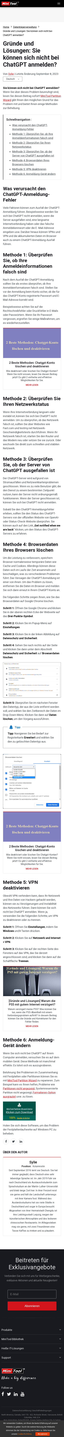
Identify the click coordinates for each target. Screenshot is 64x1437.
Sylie (11, 73)
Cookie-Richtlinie (25, 1434)
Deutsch (10, 79)
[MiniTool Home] (10, 3)
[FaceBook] (2, 1395)
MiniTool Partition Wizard (22, 1080)
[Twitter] (9, 1395)
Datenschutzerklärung (22, 1411)
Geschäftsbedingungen (42, 1411)
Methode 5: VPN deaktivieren (29, 169)
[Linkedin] (16, 1395)
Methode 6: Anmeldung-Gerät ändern (34, 173)
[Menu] (59, 3)
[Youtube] (22, 1395)
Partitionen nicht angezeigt (19, 1088)
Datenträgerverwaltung (25, 27)
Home (6, 27)
